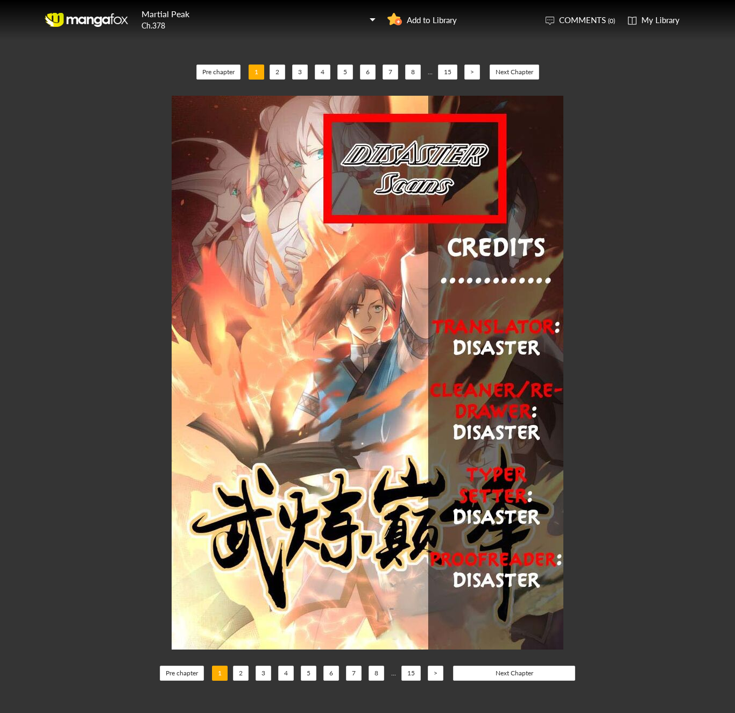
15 (447, 72)
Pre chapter (218, 72)
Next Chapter (514, 72)
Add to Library (432, 20)
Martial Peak (165, 14)
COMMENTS (587, 20)
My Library (660, 20)
